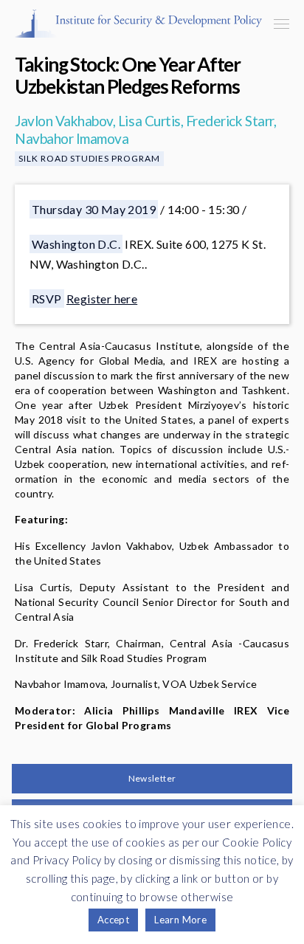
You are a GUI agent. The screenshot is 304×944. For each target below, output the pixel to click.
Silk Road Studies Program (89, 158)
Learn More (180, 920)
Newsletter (152, 778)
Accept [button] (113, 920)
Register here (101, 299)
